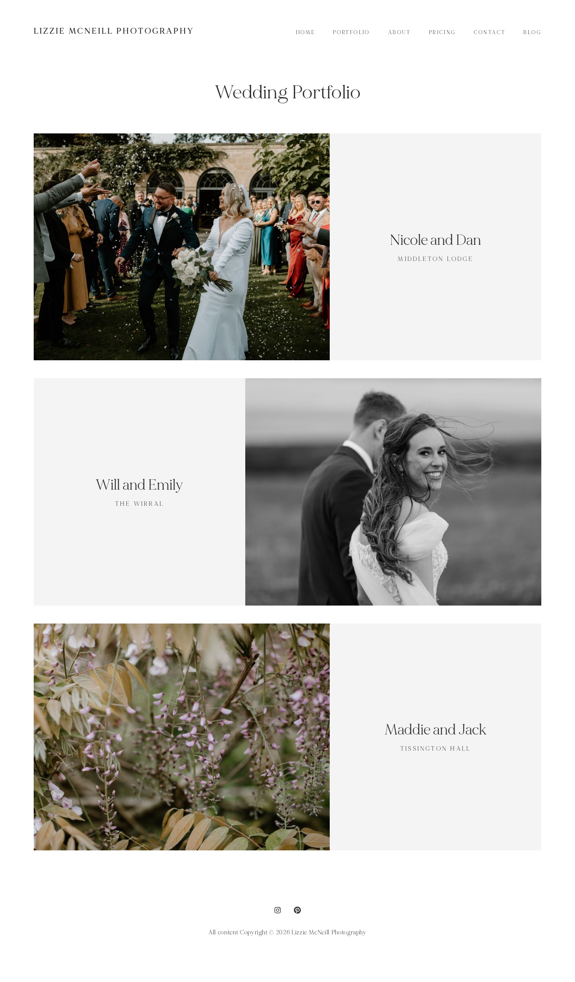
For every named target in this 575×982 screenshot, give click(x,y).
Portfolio (351, 32)
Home (305, 32)
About (399, 32)
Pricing (442, 32)
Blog (532, 32)
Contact (490, 32)
